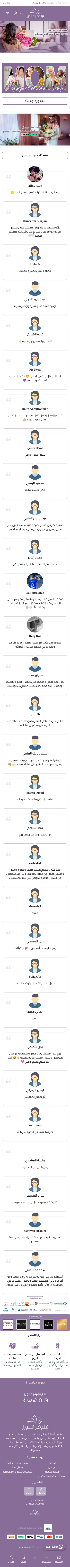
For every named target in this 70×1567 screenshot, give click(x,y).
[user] (16, 13)
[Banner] (35, 78)
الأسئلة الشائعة (52, 1472)
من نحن (52, 1467)
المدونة (52, 1463)
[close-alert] (3, 3)
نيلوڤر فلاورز (23, 1547)
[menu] (59, 13)
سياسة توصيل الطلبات (17, 1463)
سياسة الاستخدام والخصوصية (17, 1472)
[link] (35, 37)
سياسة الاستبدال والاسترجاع (52, 1476)
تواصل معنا (17, 1467)
